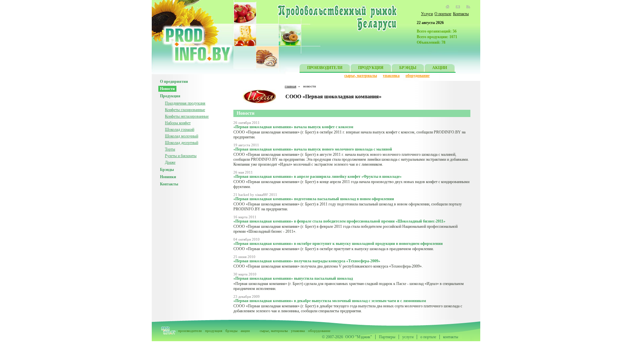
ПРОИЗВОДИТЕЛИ (324, 67)
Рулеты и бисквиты (181, 156)
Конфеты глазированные (185, 109)
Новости (167, 88)
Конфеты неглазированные (187, 116)
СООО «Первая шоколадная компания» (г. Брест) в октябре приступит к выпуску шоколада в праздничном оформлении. (333, 249)
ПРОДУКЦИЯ (370, 67)
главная (290, 86)
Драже (170, 162)
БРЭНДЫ (407, 67)
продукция (213, 331)
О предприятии (174, 81)
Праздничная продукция (185, 103)
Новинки (168, 177)
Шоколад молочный (181, 136)
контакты (450, 337)
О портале (442, 14)
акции (245, 331)
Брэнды (167, 169)
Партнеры (387, 337)
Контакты (461, 14)
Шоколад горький (179, 129)
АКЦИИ (439, 67)
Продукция (170, 96)
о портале (428, 337)
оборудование (418, 75)
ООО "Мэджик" (358, 337)
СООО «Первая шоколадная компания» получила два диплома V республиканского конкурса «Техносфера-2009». (328, 266)
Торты (170, 149)
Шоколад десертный (181, 142)
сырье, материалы (360, 75)
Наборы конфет (178, 123)
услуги (407, 337)
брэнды (231, 331)
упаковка (391, 75)
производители (190, 331)
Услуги (427, 14)
